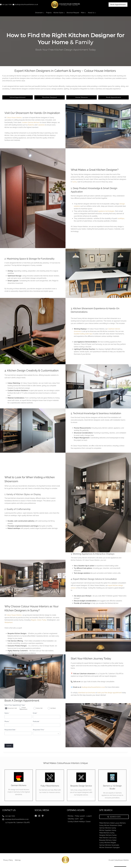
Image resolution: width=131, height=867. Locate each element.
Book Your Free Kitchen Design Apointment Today (65, 49)
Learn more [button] (99, 855)
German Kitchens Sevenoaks (109, 845)
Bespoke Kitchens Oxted (107, 840)
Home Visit (39, 708)
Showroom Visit (12, 708)
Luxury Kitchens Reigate (107, 842)
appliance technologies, (106, 211)
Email (35, 713)
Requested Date (10, 730)
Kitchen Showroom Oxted (113, 825)
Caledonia (41, 125)
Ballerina (31, 125)
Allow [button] (103, 860)
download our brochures (86, 693)
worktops (121, 218)
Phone (7, 721)
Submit (9, 746)
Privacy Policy (8, 860)
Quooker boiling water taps (83, 334)
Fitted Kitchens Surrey (107, 833)
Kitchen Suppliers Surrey (107, 830)
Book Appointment (118, 4)
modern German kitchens (31, 122)
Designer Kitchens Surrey (108, 835)
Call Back (53, 708)
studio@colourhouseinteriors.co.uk (93, 687)
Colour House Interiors (14, 117)
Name (7, 713)
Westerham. (9, 622)
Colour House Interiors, (14, 615)
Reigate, (34, 620)
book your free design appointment (109, 693)
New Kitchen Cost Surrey (108, 838)
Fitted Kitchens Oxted (106, 823)
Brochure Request (73, 13)
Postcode (36, 721)
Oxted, (39, 620)
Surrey (74, 182)
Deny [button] (119, 860)
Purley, (44, 620)
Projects (49, 13)
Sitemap (18, 860)
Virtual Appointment (23, 708)
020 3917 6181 (10, 816)
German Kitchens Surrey (107, 828)
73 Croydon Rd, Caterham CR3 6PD (17, 822)
